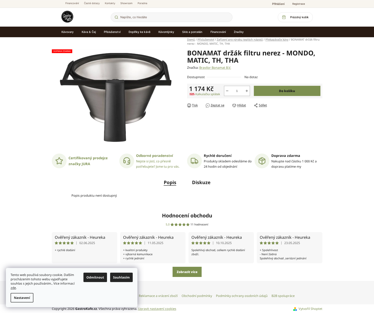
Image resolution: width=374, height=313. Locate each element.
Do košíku (287, 91)
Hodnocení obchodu (187, 215)
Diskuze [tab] (201, 182)
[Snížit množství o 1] (227, 91)
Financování (72, 3)
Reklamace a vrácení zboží (158, 296)
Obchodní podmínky (197, 296)
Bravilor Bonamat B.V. (215, 67)
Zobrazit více (187, 272)
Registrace (298, 3)
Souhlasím (121, 277)
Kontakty (110, 3)
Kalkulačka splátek (207, 94)
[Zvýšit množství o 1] (247, 91)
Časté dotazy (92, 3)
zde (13, 288)
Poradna (142, 3)
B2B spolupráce (283, 296)
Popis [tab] (170, 182)
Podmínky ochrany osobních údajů (242, 296)
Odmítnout (95, 277)
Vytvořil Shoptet (310, 309)
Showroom (126, 3)
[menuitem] (67, 32)
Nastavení (22, 298)
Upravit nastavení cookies (157, 309)
